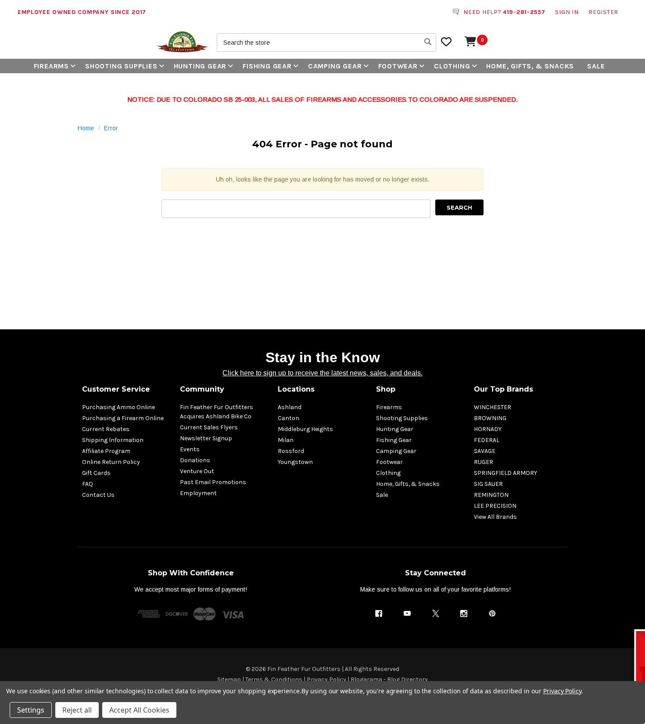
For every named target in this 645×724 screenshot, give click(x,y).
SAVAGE (484, 451)
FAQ (87, 484)
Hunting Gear (200, 66)
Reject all (77, 710)
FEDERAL (486, 440)
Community (202, 389)
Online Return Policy (111, 462)
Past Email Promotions (213, 482)
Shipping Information (112, 440)
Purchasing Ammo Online (118, 407)
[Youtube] (407, 613)
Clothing (452, 66)
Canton (288, 418)
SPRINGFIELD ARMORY (505, 473)
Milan (286, 440)
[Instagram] (463, 613)
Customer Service (116, 389)
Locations (296, 389)
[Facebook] (378, 613)
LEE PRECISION (495, 506)
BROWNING (490, 418)
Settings (30, 710)
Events (190, 449)
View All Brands (495, 517)
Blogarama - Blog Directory (389, 679)
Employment (198, 493)
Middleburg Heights (305, 429)
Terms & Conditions (273, 679)
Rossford (291, 451)
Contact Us (98, 495)
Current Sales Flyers (209, 427)
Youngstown (295, 462)
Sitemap (229, 679)
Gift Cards (96, 473)
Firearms (51, 66)
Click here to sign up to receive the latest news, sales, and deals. (322, 373)
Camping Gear (335, 66)
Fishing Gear (267, 66)
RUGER (483, 462)
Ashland (289, 407)
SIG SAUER (488, 484)
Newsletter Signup (206, 438)
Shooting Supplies (121, 66)
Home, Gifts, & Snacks (530, 66)
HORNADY (488, 429)
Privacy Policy (326, 679)
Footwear (398, 66)
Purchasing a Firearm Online (123, 418)
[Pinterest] (492, 613)
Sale (596, 66)
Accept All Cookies (139, 710)
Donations (195, 460)
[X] (435, 613)
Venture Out (197, 471)
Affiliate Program (106, 451)
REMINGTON (491, 495)
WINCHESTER (492, 407)
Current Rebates (105, 429)
